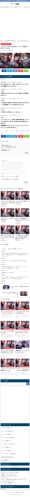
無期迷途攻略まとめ (6, 460)
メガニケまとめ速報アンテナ (8, 482)
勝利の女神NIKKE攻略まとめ (9, 188)
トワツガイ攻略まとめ (6, 440)
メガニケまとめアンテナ (7, 481)
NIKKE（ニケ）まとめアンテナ (9, 474)
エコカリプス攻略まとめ (7, 427)
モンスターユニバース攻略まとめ (9, 453)
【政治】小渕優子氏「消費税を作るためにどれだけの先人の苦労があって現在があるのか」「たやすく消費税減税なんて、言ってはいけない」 (14, 255)
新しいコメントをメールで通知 (10, 176)
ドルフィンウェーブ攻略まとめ (8, 437)
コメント (4, 160)
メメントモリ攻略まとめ (7, 450)
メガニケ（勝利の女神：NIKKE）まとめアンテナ (13, 479)
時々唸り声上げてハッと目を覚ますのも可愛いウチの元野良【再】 (14, 261)
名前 (2, 173)
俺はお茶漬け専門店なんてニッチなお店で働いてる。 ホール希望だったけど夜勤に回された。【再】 (14, 267)
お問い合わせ (22, 492)
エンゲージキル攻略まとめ (7, 431)
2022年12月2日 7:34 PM (11, 147)
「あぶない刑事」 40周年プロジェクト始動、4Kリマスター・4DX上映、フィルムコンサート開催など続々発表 (15, 278)
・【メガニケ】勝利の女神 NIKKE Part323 (18, 130)
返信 (26, 152)
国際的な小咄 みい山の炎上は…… (9, 272)
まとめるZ (3, 477)
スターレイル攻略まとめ (7, 434)
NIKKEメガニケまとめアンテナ (9, 475)
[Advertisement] (15, 24)
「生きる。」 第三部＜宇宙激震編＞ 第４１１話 (12, 248)
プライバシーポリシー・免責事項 (12, 492)
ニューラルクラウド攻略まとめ (8, 444)
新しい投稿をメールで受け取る (10, 179)
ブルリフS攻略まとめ (6, 447)
